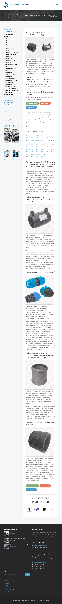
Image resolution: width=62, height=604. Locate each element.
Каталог (32, 15)
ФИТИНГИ (7, 585)
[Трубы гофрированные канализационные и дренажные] (29, 509)
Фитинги (38, 15)
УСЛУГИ (7, 591)
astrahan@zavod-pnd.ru (41, 562)
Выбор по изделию (46, 15)
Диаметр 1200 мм (54, 16)
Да (27, 574)
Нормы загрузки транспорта (18, 532)
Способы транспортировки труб (19, 545)
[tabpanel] (29, 509)
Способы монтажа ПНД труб (18, 538)
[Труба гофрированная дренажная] (36, 509)
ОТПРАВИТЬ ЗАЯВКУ (32, 103)
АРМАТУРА (8, 587)
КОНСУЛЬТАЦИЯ (31, 107)
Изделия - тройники (12, 41)
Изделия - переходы (12, 43)
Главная (26, 15)
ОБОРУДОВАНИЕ (9, 589)
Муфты (54, 15)
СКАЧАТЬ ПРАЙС (45, 103)
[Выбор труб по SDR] (51, 509)
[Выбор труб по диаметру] (44, 509)
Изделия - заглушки (12, 52)
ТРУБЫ (7, 583)
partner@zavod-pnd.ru (40, 545)
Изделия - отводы (11, 39)
